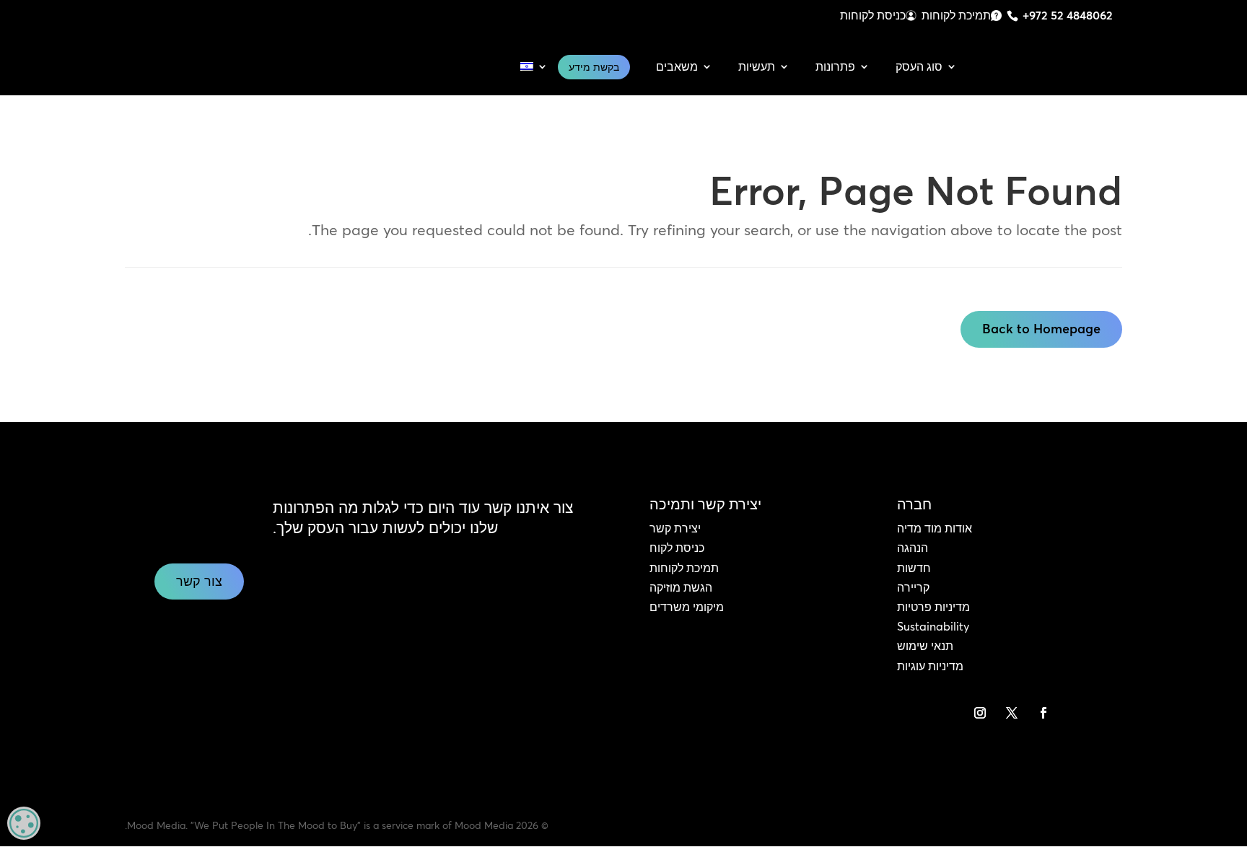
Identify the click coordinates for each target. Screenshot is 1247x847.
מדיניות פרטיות (933, 607)
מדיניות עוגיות (930, 666)
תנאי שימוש (925, 645)
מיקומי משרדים (686, 607)
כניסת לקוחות (873, 15)
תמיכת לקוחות (956, 15)
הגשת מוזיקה (680, 587)
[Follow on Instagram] (980, 712)
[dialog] (23, 823)
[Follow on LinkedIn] (1075, 712)
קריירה (913, 587)
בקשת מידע (594, 67)
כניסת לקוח (676, 547)
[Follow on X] (1011, 712)
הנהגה (912, 547)
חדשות (914, 568)
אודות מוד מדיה (934, 528)
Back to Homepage (1041, 328)
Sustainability (933, 626)
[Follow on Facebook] (1043, 712)
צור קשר (199, 581)
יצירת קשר (675, 528)
